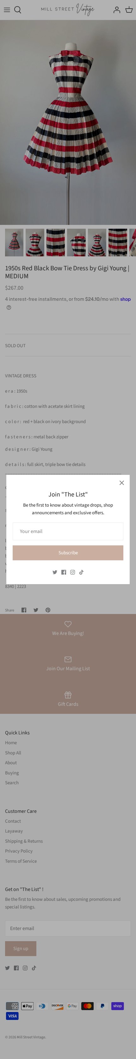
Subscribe (68, 553)
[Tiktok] (81, 572)
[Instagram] (72, 572)
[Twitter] (55, 572)
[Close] (122, 483)
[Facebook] (63, 572)
